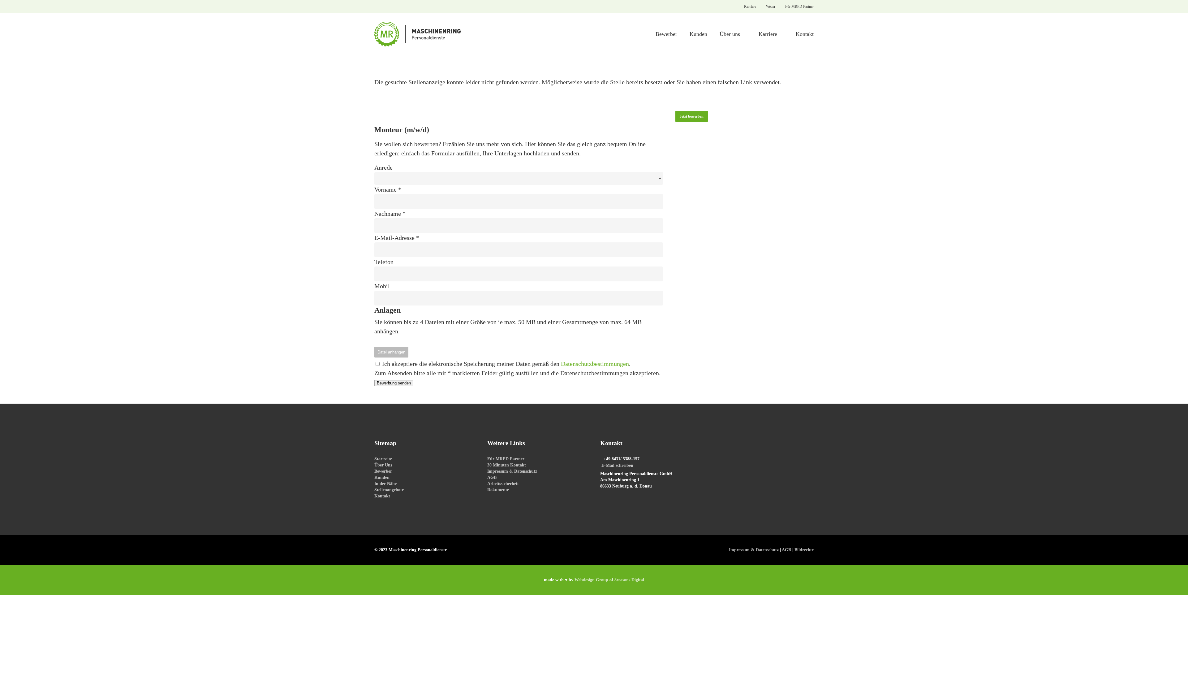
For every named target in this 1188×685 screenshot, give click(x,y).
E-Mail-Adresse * (396, 237)
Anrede (383, 167)
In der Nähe (385, 483)
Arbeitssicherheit (503, 483)
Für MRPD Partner (505, 459)
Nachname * (390, 213)
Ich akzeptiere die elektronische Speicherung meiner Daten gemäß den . (506, 363)
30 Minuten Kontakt (506, 465)
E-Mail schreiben (617, 465)
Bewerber (383, 471)
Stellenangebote (389, 490)
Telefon (384, 261)
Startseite (383, 459)
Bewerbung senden (394, 383)
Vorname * (387, 189)
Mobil (382, 286)
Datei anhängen (391, 352)
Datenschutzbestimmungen (595, 363)
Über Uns (383, 465)
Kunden (382, 477)
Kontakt (382, 496)
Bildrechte (804, 550)
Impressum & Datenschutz (512, 471)
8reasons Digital (629, 580)
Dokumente (498, 490)
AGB (492, 477)
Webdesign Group (591, 580)
